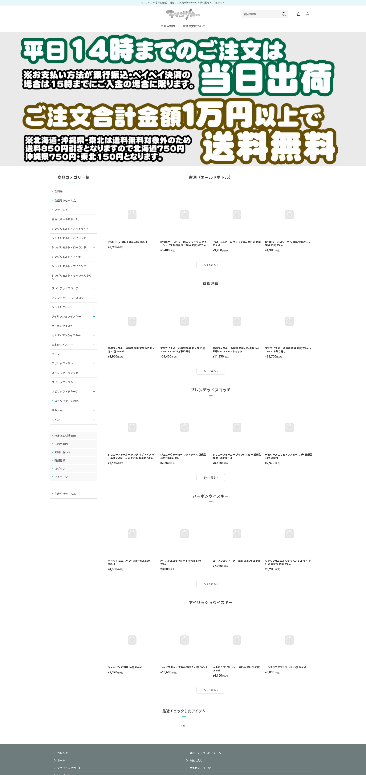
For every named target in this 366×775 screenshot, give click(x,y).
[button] (194, 26)
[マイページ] (307, 14)
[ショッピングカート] (298, 14)
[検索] (284, 14)
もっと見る (209, 264)
